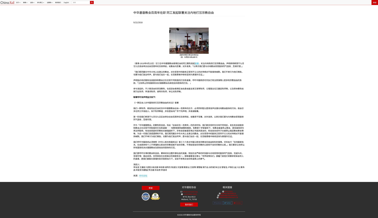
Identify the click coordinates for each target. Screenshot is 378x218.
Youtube (238, 203)
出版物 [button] (49, 2)
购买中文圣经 (228, 191)
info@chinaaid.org (190, 191)
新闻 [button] (24, 2)
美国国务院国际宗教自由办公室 (228, 197)
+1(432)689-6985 (190, 194)
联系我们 (58, 2)
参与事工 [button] (40, 2)
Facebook (218, 203)
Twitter (228, 203)
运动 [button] (31, 2)
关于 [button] (17, 2)
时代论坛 (143, 175)
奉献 (375, 2)
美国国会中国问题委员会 (228, 193)
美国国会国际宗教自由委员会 (228, 195)
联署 (197, 63)
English (66, 2)
